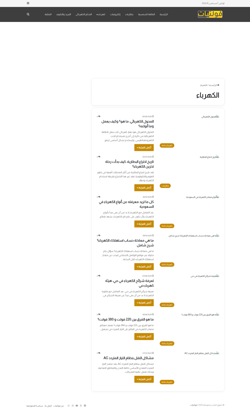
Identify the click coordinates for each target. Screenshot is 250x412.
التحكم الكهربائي (84, 14)
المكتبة (48, 14)
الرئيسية (164, 14)
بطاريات (129, 14)
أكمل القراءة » (144, 147)
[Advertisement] (125, 49)
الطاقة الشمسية (146, 14)
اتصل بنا (48, 406)
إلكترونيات (115, 14)
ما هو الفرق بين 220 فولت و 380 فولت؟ (126, 319)
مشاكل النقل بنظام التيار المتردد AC (129, 358)
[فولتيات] (210, 14)
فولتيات (193, 405)
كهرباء (101, 14)
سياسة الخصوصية (34, 406)
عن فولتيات (58, 406)
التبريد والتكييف (63, 14)
